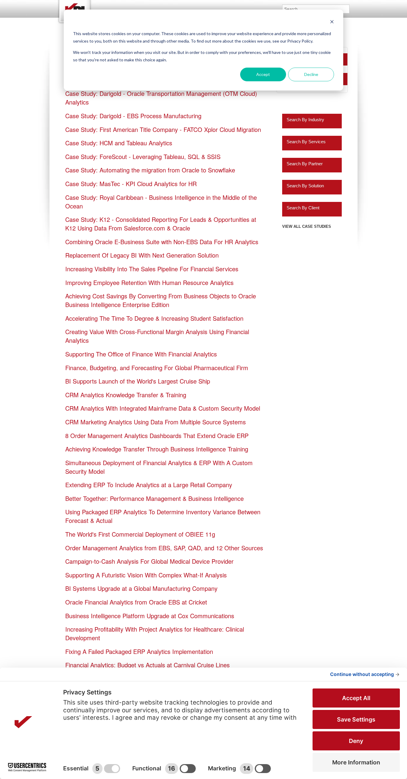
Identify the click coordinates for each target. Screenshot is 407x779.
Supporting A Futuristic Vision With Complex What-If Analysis (146, 575)
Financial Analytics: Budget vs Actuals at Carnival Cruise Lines (147, 664)
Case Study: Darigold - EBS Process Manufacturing (133, 115)
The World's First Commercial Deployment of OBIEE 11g (140, 534)
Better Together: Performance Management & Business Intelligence (154, 498)
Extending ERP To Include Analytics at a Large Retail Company (148, 484)
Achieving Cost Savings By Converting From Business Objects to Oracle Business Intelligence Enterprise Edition (160, 300)
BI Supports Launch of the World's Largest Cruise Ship (137, 381)
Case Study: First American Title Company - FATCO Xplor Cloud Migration (163, 129)
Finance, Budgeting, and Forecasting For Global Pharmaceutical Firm (156, 367)
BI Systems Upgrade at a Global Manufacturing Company (141, 588)
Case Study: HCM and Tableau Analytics (118, 142)
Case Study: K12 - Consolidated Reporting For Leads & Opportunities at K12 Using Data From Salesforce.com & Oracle (160, 223)
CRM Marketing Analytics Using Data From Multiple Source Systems (155, 421)
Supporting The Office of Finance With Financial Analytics (141, 354)
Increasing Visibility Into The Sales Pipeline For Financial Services (151, 268)
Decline (311, 74)
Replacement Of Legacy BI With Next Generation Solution (142, 255)
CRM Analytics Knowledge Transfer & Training (125, 394)
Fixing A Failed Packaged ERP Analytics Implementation (139, 651)
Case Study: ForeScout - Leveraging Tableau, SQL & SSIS (142, 156)
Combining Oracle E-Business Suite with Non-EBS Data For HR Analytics (161, 241)
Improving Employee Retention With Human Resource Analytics (149, 282)
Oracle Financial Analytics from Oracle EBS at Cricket (136, 602)
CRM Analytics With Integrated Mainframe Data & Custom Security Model (162, 408)
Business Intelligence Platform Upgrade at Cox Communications (149, 615)
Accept (263, 74)
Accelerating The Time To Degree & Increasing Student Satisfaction (154, 318)
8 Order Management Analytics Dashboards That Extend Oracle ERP (156, 435)
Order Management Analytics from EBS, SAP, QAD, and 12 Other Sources (164, 547)
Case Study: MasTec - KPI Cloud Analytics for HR (131, 183)
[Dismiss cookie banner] (332, 22)
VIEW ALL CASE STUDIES (306, 226)
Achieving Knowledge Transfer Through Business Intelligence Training (156, 449)
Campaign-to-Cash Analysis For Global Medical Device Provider (149, 561)
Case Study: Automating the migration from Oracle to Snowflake (150, 170)
